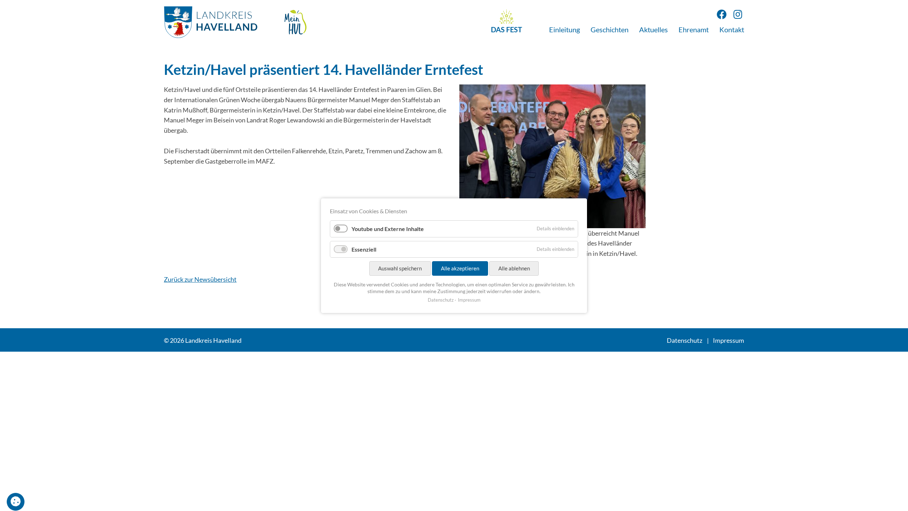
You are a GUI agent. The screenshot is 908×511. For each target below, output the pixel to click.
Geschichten (610, 29)
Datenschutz (684, 340)
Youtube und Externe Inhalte (387, 228)
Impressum (728, 340)
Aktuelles (653, 29)
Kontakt (731, 29)
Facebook (721, 15)
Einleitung (564, 29)
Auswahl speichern (400, 268)
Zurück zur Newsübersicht (200, 279)
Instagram (738, 15)
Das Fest (506, 29)
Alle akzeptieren (460, 268)
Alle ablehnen (514, 268)
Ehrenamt (694, 29)
